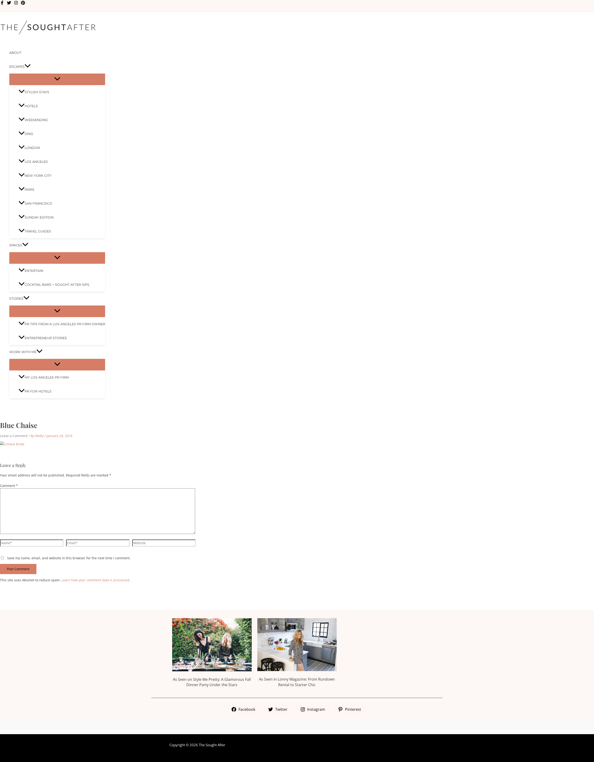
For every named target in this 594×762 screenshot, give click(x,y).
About (15, 53)
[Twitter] (9, 3)
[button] (28, 67)
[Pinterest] (23, 3)
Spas (29, 134)
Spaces (15, 245)
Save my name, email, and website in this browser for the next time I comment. (69, 558)
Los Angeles (36, 162)
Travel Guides (38, 231)
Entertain (34, 271)
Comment (9, 485)
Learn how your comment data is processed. (95, 580)
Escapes (17, 66)
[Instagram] (16, 3)
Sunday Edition (39, 217)
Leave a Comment (14, 436)
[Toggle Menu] (57, 79)
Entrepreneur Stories (46, 338)
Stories (16, 298)
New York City (38, 176)
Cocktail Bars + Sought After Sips (57, 285)
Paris (29, 189)
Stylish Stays (37, 92)
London (32, 148)
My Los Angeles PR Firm (47, 377)
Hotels (31, 106)
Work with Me (22, 352)
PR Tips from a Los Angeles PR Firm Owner (65, 324)
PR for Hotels (38, 391)
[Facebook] (2, 3)
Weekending (36, 120)
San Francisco (38, 203)
